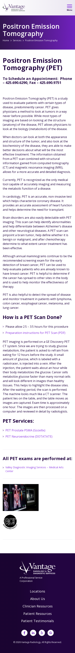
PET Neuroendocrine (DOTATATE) (28, 436)
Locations (37, 591)
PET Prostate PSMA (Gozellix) (25, 430)
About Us (37, 599)
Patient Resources (37, 613)
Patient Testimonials (37, 621)
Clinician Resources (38, 606)
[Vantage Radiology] (14, 7)
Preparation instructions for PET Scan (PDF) (35, 333)
